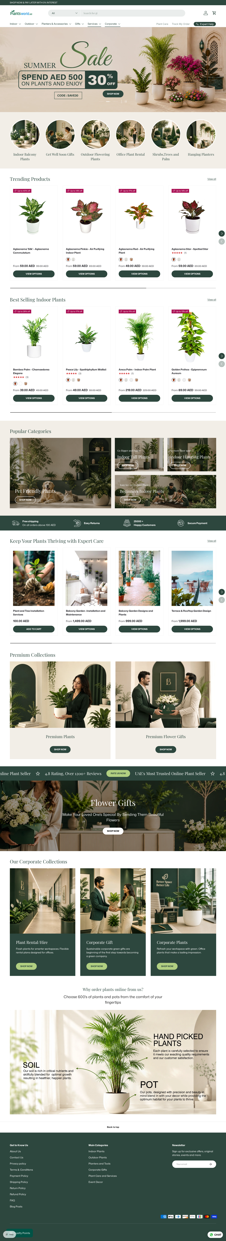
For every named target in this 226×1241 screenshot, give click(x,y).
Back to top (113, 1127)
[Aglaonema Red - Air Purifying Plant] (139, 216)
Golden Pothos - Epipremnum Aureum (189, 371)
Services (92, 23)
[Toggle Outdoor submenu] (37, 24)
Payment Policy (19, 1176)
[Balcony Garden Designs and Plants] (139, 578)
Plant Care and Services (103, 1176)
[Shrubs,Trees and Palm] (166, 134)
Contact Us (16, 1157)
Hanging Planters (201, 154)
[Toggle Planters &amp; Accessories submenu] (70, 24)
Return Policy (18, 1188)
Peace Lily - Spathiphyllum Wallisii (86, 369)
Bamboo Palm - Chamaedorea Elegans (31, 371)
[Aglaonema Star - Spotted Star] (192, 216)
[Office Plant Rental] (130, 134)
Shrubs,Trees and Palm (166, 156)
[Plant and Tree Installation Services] (34, 578)
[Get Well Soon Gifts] (60, 134)
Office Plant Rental (131, 154)
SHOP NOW (113, 67)
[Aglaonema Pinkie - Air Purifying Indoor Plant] (86, 216)
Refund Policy (18, 1194)
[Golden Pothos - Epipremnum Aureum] (192, 337)
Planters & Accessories (55, 23)
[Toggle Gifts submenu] (83, 24)
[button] (214, 13)
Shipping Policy (19, 1182)
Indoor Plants (96, 1151)
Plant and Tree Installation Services (28, 612)
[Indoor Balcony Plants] (25, 134)
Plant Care (162, 23)
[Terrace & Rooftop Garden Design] (192, 578)
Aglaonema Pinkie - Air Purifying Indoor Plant (85, 250)
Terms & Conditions (21, 1169)
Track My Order (181, 23)
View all (211, 179)
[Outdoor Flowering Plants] (95, 134)
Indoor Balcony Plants (24, 156)
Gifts (77, 23)
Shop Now (25, 499)
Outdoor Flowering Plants (95, 156)
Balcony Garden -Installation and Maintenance (85, 612)
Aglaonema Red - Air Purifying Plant (136, 250)
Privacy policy (18, 1163)
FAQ (12, 1200)
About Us (15, 1151)
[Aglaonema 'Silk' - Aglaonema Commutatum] (34, 216)
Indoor (13, 23)
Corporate (111, 23)
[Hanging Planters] (201, 134)
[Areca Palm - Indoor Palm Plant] (139, 337)
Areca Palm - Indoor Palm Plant (137, 369)
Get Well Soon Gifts (60, 154)
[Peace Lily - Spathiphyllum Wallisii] (86, 337)
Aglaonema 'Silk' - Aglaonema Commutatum (31, 250)
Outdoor (29, 23)
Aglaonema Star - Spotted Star (190, 249)
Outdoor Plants (98, 1157)
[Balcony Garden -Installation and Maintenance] (86, 578)
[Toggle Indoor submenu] (20, 24)
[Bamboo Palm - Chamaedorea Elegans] (34, 337)
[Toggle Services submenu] (100, 24)
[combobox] (116, 13)
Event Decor (96, 1182)
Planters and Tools (99, 1163)
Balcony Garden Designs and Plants (136, 612)
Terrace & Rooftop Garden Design (191, 611)
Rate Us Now (62, 773)
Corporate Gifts (98, 1169)
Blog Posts (16, 1206)
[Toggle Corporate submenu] (119, 24)
